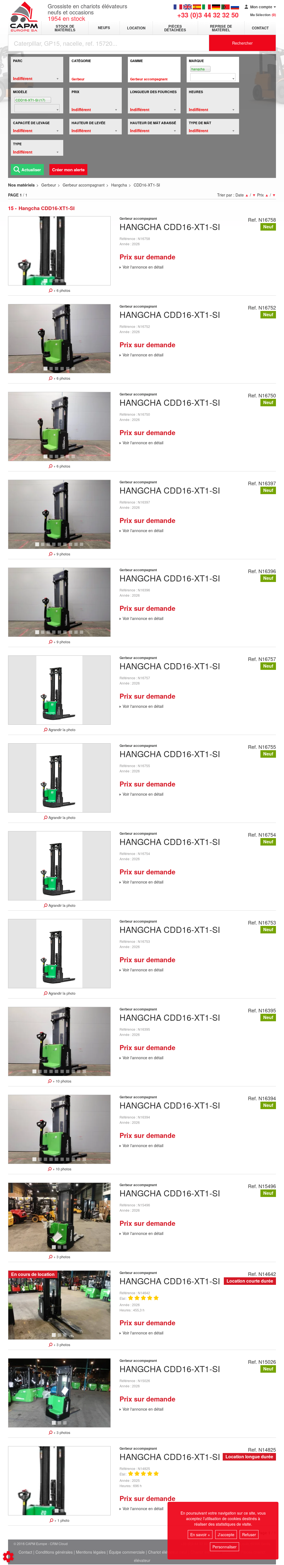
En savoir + (200, 1534)
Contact (260, 28)
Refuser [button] (249, 1534)
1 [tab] (46, 283)
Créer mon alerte (68, 170)
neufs (104, 27)
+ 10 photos (61, 1081)
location (136, 28)
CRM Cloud (59, 1543)
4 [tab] (63, 283)
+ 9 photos (61, 554)
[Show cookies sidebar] (8, 1556)
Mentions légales (91, 1552)
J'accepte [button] (226, 1534)
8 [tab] (77, 547)
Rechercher (242, 43)
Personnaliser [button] (224, 1546)
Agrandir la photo (61, 729)
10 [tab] (86, 1074)
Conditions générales (54, 1552)
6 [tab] (74, 283)
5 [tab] (68, 283)
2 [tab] (52, 283)
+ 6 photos (61, 290)
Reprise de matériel (221, 28)
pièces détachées (175, 28)
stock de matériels (65, 28)
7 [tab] (71, 547)
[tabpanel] (59, 250)
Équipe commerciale (127, 1552)
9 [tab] (82, 547)
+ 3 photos (61, 1257)
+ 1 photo (61, 1520)
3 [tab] (57, 283)
